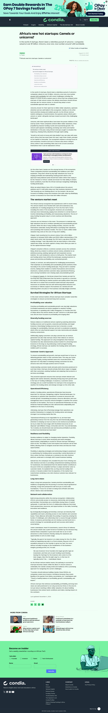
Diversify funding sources (40, 76)
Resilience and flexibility (39, 82)
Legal (87, 682)
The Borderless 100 (66, 25)
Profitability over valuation (40, 73)
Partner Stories (50, 691)
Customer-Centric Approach (41, 78)
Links (48, 682)
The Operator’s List (51, 698)
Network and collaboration (40, 86)
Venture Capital (52, 25)
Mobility (41, 25)
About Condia (80, 25)
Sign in (86, 20)
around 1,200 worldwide (38, 96)
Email (36, 663)
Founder (14, 658)
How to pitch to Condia (72, 689)
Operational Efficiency (39, 80)
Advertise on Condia (71, 687)
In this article (36, 66)
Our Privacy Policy (90, 684)
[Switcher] (10, 20)
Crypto (33, 25)
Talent (35, 658)
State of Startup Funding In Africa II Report (55, 703)
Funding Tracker (50, 693)
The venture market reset (39, 69)
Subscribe (94, 20)
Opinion (22, 53)
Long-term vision (38, 84)
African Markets (60, 616)
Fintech (25, 25)
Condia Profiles (50, 700)
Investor (25, 658)
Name (11, 663)
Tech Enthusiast (47, 658)
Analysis (58, 626)
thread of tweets (38, 276)
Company (69, 682)
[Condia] (54, 20)
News (24, 616)
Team (23, 55)
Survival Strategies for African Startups (43, 71)
